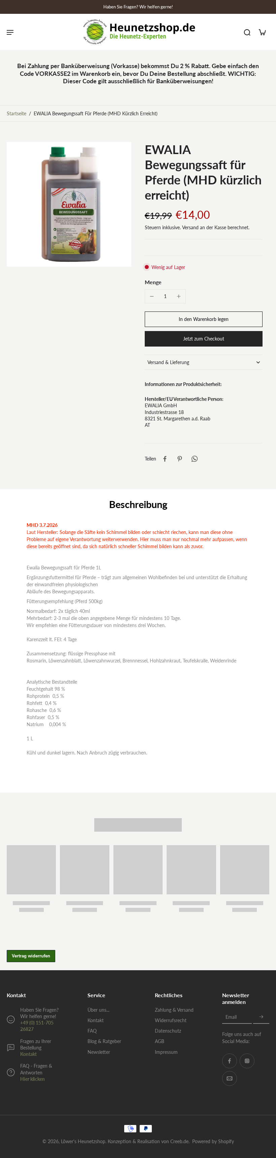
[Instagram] (247, 1060)
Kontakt (28, 1054)
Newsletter (99, 1052)
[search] (247, 32)
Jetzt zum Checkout (203, 339)
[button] (204, 319)
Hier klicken (32, 1079)
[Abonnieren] (261, 1017)
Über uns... (98, 1010)
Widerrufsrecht (170, 1020)
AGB (159, 1041)
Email (231, 1017)
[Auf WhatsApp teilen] (194, 458)
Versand (191, 227)
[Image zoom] (69, 204)
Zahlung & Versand (174, 1010)
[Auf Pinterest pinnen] (179, 458)
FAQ (92, 1031)
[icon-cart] (261, 32)
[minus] (152, 296)
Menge (153, 282)
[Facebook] (229, 1060)
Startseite (16, 113)
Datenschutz (168, 1031)
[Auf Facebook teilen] (165, 458)
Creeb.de (179, 1141)
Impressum (166, 1052)
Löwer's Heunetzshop (83, 1141)
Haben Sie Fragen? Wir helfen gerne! (138, 6)
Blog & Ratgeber (104, 1041)
